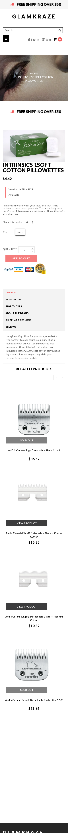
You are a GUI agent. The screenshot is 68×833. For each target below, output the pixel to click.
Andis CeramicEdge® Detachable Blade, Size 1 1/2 (34, 700)
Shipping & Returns (18, 320)
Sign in (35, 39)
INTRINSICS (26, 189)
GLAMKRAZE (34, 16)
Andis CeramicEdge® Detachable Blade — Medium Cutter (34, 618)
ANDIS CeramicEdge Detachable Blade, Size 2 (34, 450)
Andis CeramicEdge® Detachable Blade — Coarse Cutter (34, 535)
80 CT (20, 232)
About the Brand (17, 313)
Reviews (10, 327)
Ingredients (13, 306)
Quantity (10, 249)
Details (10, 292)
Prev (56, 377)
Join (48, 39)
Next (62, 377)
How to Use (13, 299)
